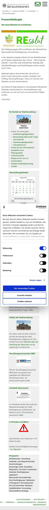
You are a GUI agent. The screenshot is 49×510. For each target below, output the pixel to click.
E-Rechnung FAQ (17, 156)
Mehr (31, 310)
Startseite (5, 11)
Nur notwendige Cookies (24, 288)
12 (20, 188)
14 (26, 188)
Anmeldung (25, 459)
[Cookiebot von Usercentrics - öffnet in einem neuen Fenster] (35, 207)
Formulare (23, 470)
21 (26, 190)
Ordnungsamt (14, 483)
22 (30, 190)
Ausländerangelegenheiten (23, 134)
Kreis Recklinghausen (17, 480)
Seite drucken (39, 500)
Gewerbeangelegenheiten (23, 142)
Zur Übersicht (15, 449)
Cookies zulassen (24, 301)
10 (13, 188)
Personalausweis (27, 483)
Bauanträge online (16, 467)
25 (16, 192)
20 (23, 190)
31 (13, 195)
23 (33, 190)
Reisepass (28, 486)
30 (33, 192)
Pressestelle (31, 11)
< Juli (16, 179)
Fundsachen (32, 470)
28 (26, 192)
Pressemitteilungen (8, 13)
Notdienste (30, 480)
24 (13, 192)
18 (16, 190)
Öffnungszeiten (17, 153)
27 (23, 192)
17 (13, 190)
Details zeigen (35, 280)
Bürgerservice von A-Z (19, 158)
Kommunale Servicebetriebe (20, 478)
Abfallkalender (14, 459)
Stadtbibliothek (15, 488)
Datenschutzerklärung (26, 502)
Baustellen (28, 467)
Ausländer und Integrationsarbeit (22, 462)
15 (30, 188)
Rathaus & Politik (18, 11)
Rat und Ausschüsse (16, 486)
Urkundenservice (19, 145)
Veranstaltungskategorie (23, 199)
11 (16, 188)
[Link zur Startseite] (15, 7)
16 (33, 188)
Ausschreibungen (15, 464)
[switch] (42, 256)
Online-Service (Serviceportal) (22, 148)
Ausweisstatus (16, 161)
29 (30, 192)
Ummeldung (26, 488)
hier (28, 381)
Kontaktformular (17, 150)
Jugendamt (13, 475)
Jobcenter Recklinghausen (19, 472)
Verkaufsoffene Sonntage (18, 491)
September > (30, 179)
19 (20, 190)
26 (20, 192)
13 (23, 188)
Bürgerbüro (13, 470)
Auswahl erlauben (24, 295)
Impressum (10, 502)
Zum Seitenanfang (23, 500)
